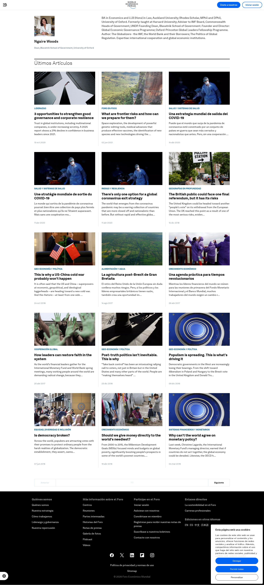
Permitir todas (237, 569)
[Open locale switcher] (4, 576)
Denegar (237, 561)
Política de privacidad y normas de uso (132, 565)
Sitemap (132, 571)
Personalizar (237, 577)
